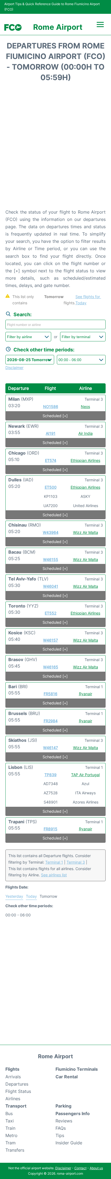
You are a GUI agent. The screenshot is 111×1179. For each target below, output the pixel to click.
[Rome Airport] (13, 27)
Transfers (14, 1150)
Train (10, 1128)
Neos (85, 406)
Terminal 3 (76, 862)
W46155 (50, 559)
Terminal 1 (54, 862)
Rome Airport (57, 27)
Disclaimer (63, 1168)
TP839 (50, 774)
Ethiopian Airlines (85, 460)
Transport (15, 1106)
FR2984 (51, 720)
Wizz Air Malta (85, 532)
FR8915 (50, 829)
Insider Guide (69, 1142)
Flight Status (18, 1091)
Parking (63, 1106)
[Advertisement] (55, 147)
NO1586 (50, 406)
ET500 (51, 487)
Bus (9, 1113)
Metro (11, 1135)
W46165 (50, 667)
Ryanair (85, 693)
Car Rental (67, 1076)
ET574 (50, 460)
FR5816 (50, 693)
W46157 (50, 640)
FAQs (61, 1128)
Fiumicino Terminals (77, 1069)
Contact (80, 1168)
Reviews (64, 1121)
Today (31, 896)
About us (96, 1168)
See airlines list (54, 875)
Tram (10, 1142)
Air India (85, 433)
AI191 (51, 433)
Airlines (12, 1098)
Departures (16, 1084)
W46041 (50, 586)
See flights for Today (88, 299)
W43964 (50, 532)
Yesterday (14, 896)
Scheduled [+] (55, 415)
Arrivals (13, 1076)
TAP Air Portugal (85, 774)
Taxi (9, 1121)
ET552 (50, 613)
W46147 (50, 747)
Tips (60, 1135)
